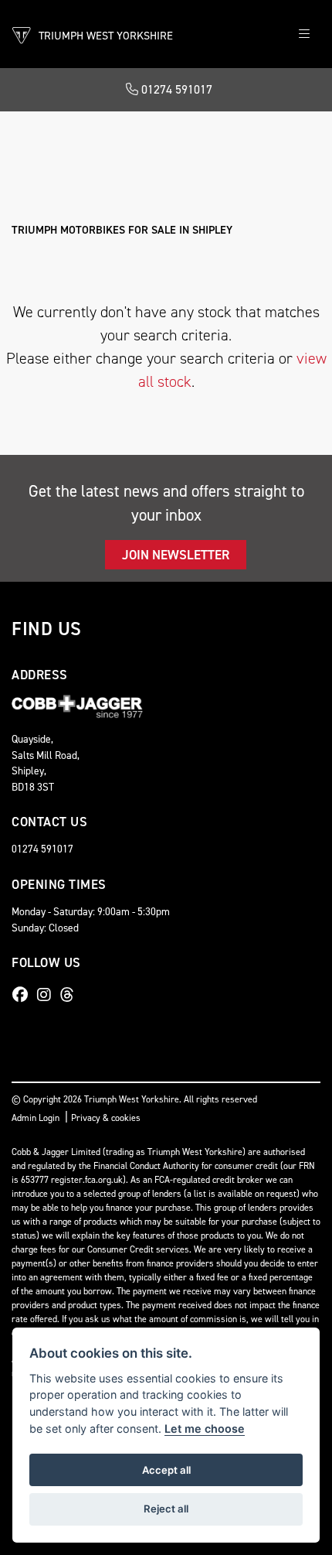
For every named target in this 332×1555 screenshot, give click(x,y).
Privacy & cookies (106, 1118)
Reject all (166, 1508)
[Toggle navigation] (304, 34)
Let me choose (204, 1428)
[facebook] (24, 995)
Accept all (166, 1470)
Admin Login (35, 1118)
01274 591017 (175, 89)
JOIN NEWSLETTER (175, 554)
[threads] (71, 995)
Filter (278, 137)
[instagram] (47, 995)
